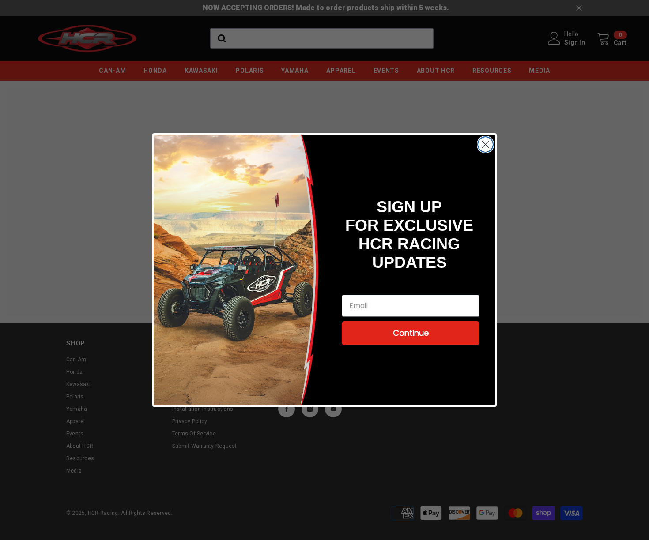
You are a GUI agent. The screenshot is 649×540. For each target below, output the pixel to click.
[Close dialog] (485, 144)
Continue (411, 332)
